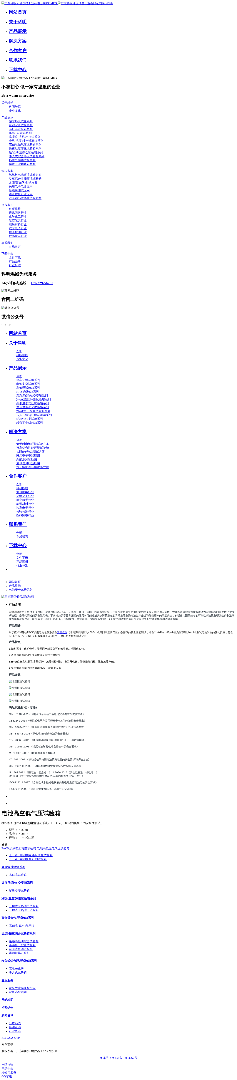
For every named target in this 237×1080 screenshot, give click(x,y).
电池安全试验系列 (21, 589)
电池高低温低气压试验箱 (53, 848)
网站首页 (18, 333)
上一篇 (31, 855)
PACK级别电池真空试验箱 (18, 848)
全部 (19, 351)
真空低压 (62, 632)
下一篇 (28, 859)
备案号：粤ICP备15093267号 (118, 1057)
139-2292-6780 (42, 283)
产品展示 (15, 585)
